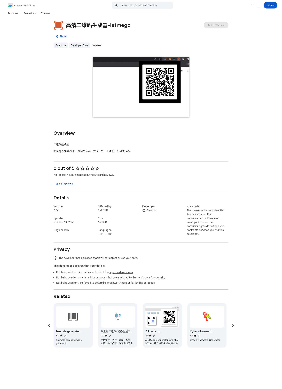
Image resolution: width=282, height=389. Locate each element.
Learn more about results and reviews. (91, 175)
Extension (60, 45)
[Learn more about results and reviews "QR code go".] (153, 336)
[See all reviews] (64, 184)
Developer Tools (79, 45)
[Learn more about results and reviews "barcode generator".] (65, 336)
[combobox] (147, 5)
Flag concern (61, 230)
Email (150, 210)
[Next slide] (233, 325)
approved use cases (121, 272)
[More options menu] (251, 5)
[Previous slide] (49, 325)
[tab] (13, 13)
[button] (258, 5)
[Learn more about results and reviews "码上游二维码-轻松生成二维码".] (109, 336)
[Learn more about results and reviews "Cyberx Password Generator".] (198, 336)
